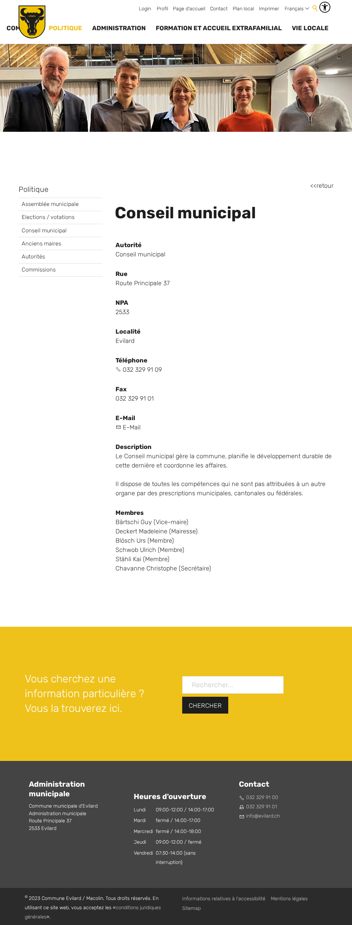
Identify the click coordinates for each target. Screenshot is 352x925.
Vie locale (310, 28)
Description (134, 447)
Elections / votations (48, 217)
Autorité (129, 245)
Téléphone (131, 360)
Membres (130, 513)
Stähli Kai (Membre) (142, 559)
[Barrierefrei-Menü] (324, 7)
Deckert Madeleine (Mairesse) (157, 531)
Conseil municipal (44, 230)
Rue (122, 274)
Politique (65, 28)
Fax (121, 389)
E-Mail (125, 418)
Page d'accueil (189, 9)
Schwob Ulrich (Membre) (150, 550)
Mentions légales (289, 899)
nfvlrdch (263, 816)
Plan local (243, 9)
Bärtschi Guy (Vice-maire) (152, 522)
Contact (219, 9)
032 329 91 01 (261, 807)
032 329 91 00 (262, 797)
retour (325, 185)
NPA (122, 303)
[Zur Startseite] (32, 21)
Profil (162, 9)
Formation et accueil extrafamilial (219, 28)
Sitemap (191, 908)
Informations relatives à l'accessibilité (223, 899)
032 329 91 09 (142, 369)
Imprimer (269, 9)
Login (145, 9)
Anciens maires (41, 243)
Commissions (39, 269)
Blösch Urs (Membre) (145, 540)
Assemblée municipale (50, 204)
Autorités (33, 256)
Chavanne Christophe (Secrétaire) (163, 568)
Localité (128, 331)
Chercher (205, 705)
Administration (119, 28)
